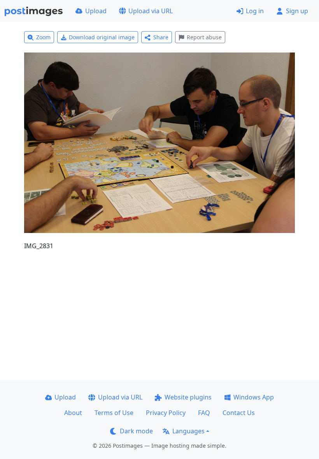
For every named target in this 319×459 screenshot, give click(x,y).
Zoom (43, 37)
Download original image (102, 37)
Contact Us (239, 412)
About (73, 412)
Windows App (253, 397)
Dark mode (136, 431)
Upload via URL (150, 11)
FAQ (204, 412)
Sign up (297, 11)
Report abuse (204, 37)
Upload (96, 11)
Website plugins (188, 397)
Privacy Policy (166, 412)
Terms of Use (114, 412)
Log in (255, 11)
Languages (188, 431)
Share (160, 37)
